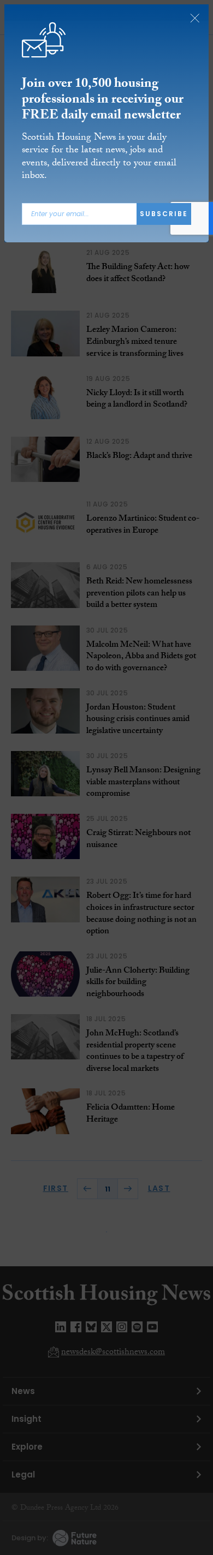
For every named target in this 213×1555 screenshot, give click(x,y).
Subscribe (164, 213)
